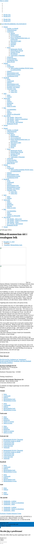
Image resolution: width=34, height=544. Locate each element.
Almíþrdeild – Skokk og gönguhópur (13, 502)
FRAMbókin (14, 54)
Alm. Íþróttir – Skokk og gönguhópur (17, 119)
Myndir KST (7, 16)
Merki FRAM (11, 62)
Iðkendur (9, 104)
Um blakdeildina (11, 109)
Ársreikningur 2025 (12, 60)
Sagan (8, 47)
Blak (4, 108)
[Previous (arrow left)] (0, 543)
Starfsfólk (13, 44)
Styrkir (12, 46)
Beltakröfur (10, 103)
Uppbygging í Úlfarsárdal (17, 55)
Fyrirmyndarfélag (12, 58)
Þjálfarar (9, 71)
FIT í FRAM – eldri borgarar (15, 122)
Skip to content (4, 1)
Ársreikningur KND (12, 76)
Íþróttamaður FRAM (16, 49)
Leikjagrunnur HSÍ (8, 442)
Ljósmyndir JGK (8, 446)
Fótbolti (5, 63)
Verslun (5, 125)
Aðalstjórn (13, 43)
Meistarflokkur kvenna (9, 400)
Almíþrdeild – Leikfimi (9, 501)
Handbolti (6, 77)
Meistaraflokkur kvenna (13, 74)
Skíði (4, 93)
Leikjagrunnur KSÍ (8, 444)
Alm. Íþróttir (6, 116)
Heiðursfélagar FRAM (16, 50)
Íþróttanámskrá (14, 35)
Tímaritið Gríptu (11, 89)
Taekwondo (6, 98)
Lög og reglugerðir (15, 36)
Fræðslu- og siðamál (12, 28)
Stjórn (8, 65)
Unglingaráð (10, 66)
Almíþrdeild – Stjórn (9, 504)
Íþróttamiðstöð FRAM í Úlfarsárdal (13, 439)
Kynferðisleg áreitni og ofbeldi (11, 441)
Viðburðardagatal (11, 30)
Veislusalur (6, 447)
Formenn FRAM (15, 52)
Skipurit (12, 33)
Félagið (5, 27)
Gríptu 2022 (13, 92)
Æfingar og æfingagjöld (13, 114)
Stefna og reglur (11, 106)
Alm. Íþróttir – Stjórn (13, 120)
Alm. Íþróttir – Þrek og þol (14, 117)
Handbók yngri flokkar (13, 87)
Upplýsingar (10, 31)
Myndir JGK (7, 14)
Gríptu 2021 (13, 90)
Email (2, 538)
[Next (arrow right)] (2, 543)
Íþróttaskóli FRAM (12, 124)
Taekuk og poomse (8, 421)
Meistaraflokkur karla (13, 73)
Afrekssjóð (10, 57)
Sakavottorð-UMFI (15, 41)
